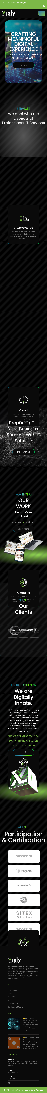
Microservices (13, 1004)
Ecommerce (12, 990)
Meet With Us (23, 451)
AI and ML (11, 997)
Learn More (23, 528)
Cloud (10, 993)
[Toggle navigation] (41, 13)
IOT (9, 1000)
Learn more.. (31, 70)
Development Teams (16, 1007)
